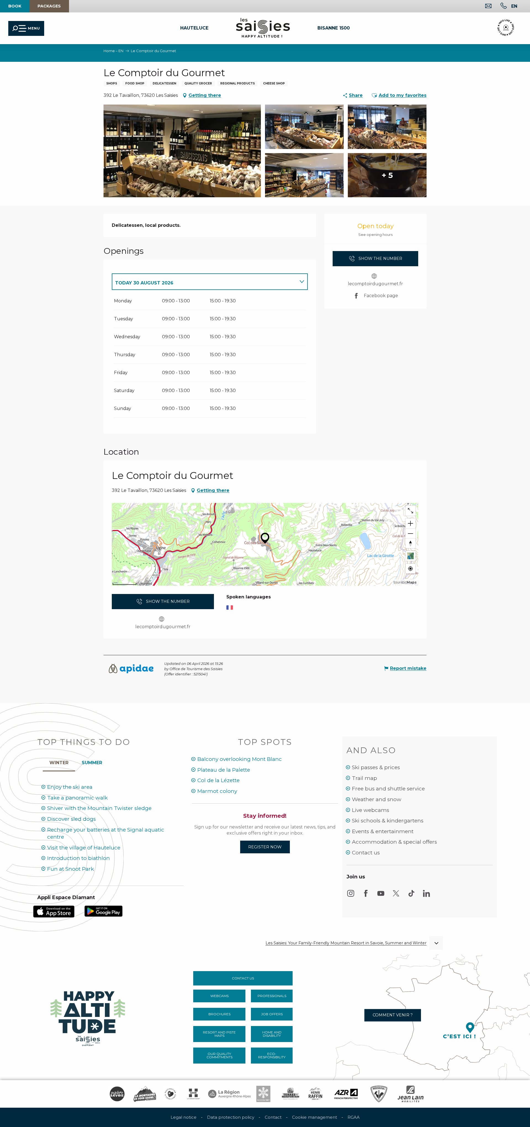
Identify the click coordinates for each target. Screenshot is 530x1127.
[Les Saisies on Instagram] (350, 896)
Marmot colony (217, 791)
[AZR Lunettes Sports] (346, 1094)
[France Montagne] (145, 1094)
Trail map (364, 778)
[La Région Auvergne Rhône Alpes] (229, 1094)
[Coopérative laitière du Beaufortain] (291, 1094)
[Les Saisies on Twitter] (396, 896)
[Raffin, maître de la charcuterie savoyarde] (316, 1094)
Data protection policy (230, 1117)
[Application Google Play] (103, 910)
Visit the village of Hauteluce (83, 847)
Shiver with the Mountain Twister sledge (99, 808)
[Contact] (484, 6)
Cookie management (314, 1117)
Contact (273, 1117)
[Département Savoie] (193, 1094)
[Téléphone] (499, 6)
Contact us (366, 852)
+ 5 (387, 175)
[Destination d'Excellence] (170, 1094)
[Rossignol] (379, 1094)
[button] (514, 6)
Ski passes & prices (376, 767)
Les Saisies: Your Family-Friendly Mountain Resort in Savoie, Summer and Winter (346, 943)
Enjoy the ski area (69, 787)
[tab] (204, 281)
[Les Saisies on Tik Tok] (411, 896)
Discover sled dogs (71, 819)
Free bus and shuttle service (388, 788)
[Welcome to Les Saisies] (88, 1017)
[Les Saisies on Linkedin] (426, 896)
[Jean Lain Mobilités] (410, 1094)
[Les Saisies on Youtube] (381, 896)
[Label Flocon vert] (263, 1094)
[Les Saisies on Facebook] (366, 896)
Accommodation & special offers (394, 842)
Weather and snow (376, 799)
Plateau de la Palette (223, 770)
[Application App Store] (54, 911)
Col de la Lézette (218, 780)
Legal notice (184, 1117)
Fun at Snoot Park (70, 869)
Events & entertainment (383, 831)
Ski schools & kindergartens (387, 820)
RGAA (354, 1117)
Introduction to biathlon (78, 858)
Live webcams (370, 810)
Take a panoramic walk (77, 798)
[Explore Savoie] (117, 1094)
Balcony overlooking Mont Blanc (239, 759)
